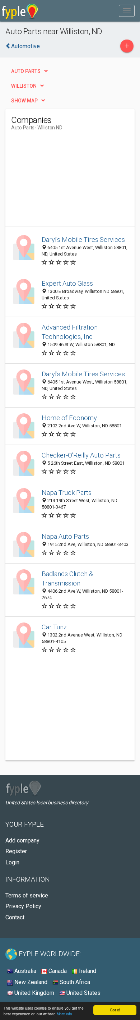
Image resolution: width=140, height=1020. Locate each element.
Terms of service (26, 895)
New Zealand (30, 982)
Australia (24, 971)
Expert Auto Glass (67, 283)
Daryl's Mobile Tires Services (83, 239)
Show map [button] (24, 101)
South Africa (74, 982)
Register (16, 851)
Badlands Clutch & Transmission (67, 578)
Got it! (115, 1009)
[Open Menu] (127, 11)
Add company (22, 840)
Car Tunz (54, 627)
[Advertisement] (65, 181)
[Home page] (20, 11)
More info (64, 1013)
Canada (57, 971)
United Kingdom (33, 992)
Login (12, 862)
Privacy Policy (23, 906)
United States (83, 992)
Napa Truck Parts (67, 492)
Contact (14, 917)
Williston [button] (24, 86)
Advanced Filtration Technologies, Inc (70, 331)
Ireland (87, 971)
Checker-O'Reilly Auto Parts (81, 455)
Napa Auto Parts (65, 536)
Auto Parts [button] (26, 71)
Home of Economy (69, 418)
